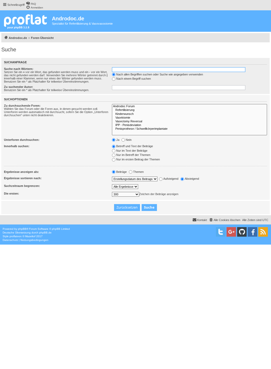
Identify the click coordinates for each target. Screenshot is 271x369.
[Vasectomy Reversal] (189, 121)
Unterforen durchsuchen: (21, 139)
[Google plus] (231, 232)
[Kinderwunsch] (189, 114)
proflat (13, 236)
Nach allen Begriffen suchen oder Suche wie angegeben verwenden (159, 74)
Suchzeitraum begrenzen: (22, 185)
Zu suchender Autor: (18, 86)
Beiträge (121, 171)
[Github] (242, 232)
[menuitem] (31, 3)
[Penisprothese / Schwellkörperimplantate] (189, 129)
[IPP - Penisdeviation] (189, 125)
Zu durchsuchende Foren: (22, 105)
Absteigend (192, 178)
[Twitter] (220, 232)
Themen (138, 171)
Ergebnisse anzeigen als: (21, 171)
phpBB (22, 228)
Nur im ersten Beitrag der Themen (138, 159)
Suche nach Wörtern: (18, 68)
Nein (129, 139)
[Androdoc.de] (26, 21)
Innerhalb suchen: (16, 146)
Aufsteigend (170, 178)
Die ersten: (11, 193)
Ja (117, 139)
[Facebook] (252, 232)
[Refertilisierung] (189, 110)
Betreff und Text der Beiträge (134, 146)
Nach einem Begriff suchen (133, 78)
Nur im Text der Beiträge (131, 150)
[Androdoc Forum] (189, 106)
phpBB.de (45, 232)
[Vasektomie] (189, 118)
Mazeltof (30, 236)
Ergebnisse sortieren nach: (23, 178)
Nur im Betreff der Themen (133, 154)
